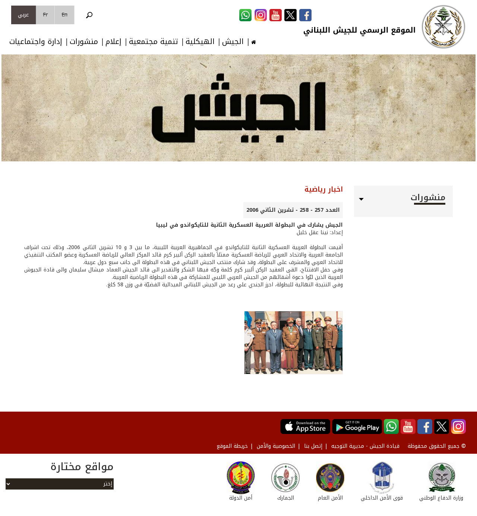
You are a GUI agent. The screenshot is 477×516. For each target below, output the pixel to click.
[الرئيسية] (443, 26)
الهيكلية (200, 41)
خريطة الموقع (232, 446)
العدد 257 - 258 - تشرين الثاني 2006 (293, 210)
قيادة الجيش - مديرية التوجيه (365, 446)
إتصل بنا (313, 446)
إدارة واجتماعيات (35, 41)
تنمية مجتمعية (153, 41)
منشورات (84, 41)
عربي (23, 15)
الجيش (233, 41)
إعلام (113, 41)
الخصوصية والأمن (276, 446)
